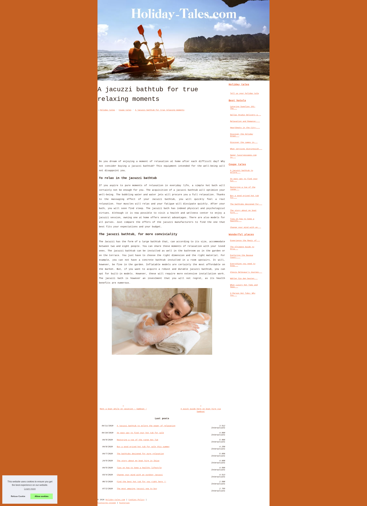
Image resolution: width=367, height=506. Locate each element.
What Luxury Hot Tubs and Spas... (244, 286)
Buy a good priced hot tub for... (244, 197)
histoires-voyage (106, 503)
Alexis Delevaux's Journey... (246, 272)
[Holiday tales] (183, 40)
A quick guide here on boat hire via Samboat (201, 410)
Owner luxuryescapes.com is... (243, 156)
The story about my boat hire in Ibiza (138, 461)
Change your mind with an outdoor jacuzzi (140, 475)
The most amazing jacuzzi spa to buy (137, 489)
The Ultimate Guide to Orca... (242, 248)
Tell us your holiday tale (244, 93)
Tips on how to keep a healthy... (242, 220)
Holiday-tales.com (115, 500)
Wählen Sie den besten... (244, 278)
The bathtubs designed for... (246, 204)
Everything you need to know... (242, 265)
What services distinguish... (246, 149)
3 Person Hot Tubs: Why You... (242, 294)
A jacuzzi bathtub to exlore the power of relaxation (146, 426)
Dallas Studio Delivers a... (245, 115)
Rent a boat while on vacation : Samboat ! (123, 409)
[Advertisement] (162, 133)
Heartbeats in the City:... (245, 127)
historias (124, 503)
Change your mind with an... (245, 227)
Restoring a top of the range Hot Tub (137, 440)
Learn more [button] (30, 489)
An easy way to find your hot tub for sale (140, 433)
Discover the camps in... (244, 142)
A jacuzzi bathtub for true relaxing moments (159, 110)
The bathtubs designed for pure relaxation (140, 454)
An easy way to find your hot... (244, 180)
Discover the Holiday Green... (241, 135)
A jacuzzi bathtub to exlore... (241, 171)
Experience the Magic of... (245, 240)
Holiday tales (107, 110)
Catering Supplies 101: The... (242, 107)
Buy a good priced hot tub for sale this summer (143, 447)
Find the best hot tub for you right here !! (141, 482)
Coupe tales (125, 110)
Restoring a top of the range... (242, 188)
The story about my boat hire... (243, 211)
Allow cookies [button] (41, 496)
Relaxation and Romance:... (245, 121)
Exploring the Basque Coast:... (241, 256)
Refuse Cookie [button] (18, 496)
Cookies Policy (136, 500)
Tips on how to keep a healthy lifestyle (139, 468)
